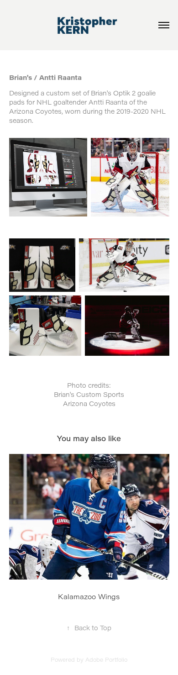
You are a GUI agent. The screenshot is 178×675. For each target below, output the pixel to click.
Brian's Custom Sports (89, 394)
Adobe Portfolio (106, 659)
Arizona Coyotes (89, 403)
